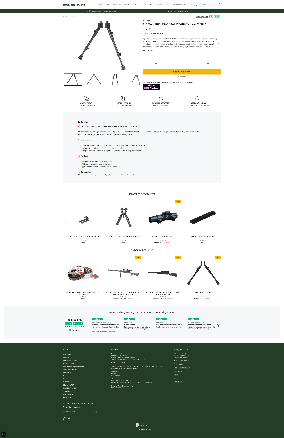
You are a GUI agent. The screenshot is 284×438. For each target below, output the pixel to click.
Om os (65, 376)
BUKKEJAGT (67, 382)
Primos (176, 374)
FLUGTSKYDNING (69, 388)
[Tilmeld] (95, 412)
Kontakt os (67, 373)
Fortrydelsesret (68, 364)
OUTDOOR (142, 4)
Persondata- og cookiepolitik (74, 367)
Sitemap (66, 379)
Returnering (67, 357)
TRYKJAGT (67, 391)
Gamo (72, 16)
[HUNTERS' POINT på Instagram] (64, 418)
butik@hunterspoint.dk (129, 368)
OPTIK (134, 4)
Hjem (65, 16)
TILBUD (167, 4)
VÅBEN (126, 4)
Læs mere (148, 50)
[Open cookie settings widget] (3, 434)
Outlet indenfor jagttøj (182, 367)
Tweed (176, 378)
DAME (107, 4)
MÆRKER (159, 4)
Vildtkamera (178, 381)
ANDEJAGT (67, 397)
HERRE (100, 4)
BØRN (151, 4)
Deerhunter (178, 371)
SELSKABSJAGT (68, 385)
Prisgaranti (67, 354)
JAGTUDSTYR (116, 4)
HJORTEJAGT (68, 394)
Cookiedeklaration (70, 370)
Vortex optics (178, 364)
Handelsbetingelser (70, 360)
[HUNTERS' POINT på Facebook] (69, 418)
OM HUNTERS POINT (179, 4)
